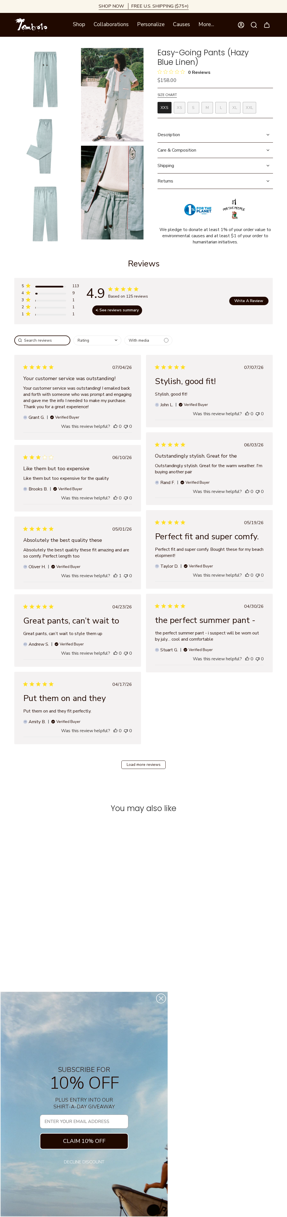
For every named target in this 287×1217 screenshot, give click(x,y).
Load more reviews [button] (144, 764)
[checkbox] (148, 340)
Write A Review (248, 300)
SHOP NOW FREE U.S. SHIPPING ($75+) (144, 6)
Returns (165, 181)
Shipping (166, 166)
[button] (79, 25)
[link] (50, 315)
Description (169, 135)
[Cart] (266, 25)
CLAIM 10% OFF (84, 1141)
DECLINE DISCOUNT (84, 1162)
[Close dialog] (161, 998)
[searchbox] (42, 340)
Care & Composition (177, 150)
